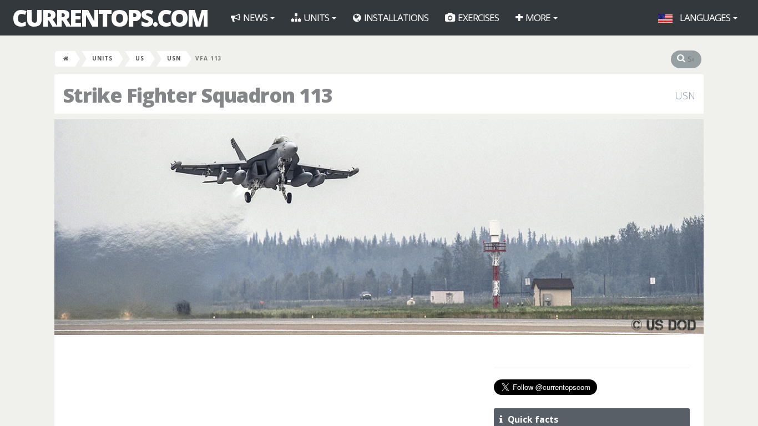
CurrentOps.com (110, 18)
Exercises (477, 17)
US (139, 58)
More (538, 17)
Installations (395, 17)
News (255, 17)
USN (174, 58)
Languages (705, 17)
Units (316, 17)
